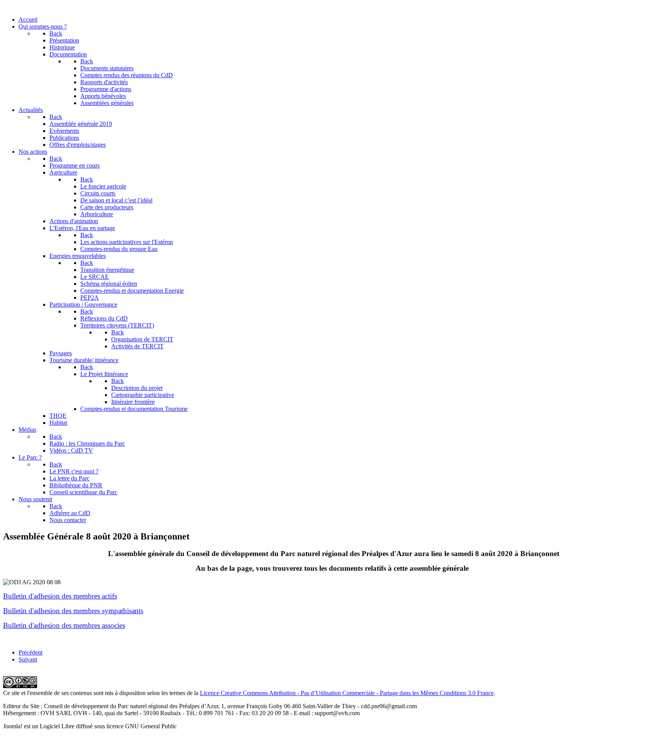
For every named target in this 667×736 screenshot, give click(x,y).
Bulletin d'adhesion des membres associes (64, 625)
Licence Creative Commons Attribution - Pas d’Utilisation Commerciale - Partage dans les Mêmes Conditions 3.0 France (347, 693)
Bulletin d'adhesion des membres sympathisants (73, 611)
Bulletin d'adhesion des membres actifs (60, 596)
